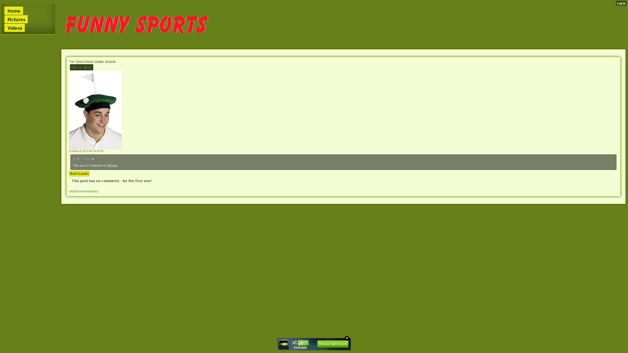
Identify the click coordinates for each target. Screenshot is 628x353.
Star (87, 159)
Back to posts (79, 174)
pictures (110, 61)
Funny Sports (84, 61)
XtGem (112, 165)
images (99, 61)
